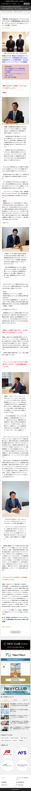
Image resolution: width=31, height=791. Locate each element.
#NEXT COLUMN (5, 738)
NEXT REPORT (17, 7)
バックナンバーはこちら (15, 682)
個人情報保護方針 (20, 782)
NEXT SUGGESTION (8, 9)
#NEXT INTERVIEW (6, 626)
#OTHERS (15, 740)
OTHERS (26, 9)
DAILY (5, 699)
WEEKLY (15, 699)
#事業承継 (21, 740)
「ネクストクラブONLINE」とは (22, 778)
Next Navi (20, 785)
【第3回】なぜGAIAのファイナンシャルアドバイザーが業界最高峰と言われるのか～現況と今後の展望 (15, 619)
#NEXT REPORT (24, 738)
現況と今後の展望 (12, 77)
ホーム (2, 777)
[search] (13, 4)
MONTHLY (25, 699)
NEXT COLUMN (18, 9)
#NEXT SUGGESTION (6, 740)
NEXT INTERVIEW (7, 7)
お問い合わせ (4, 785)
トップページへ (15, 632)
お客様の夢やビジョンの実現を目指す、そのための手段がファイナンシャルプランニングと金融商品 (15, 70)
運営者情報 (3, 782)
